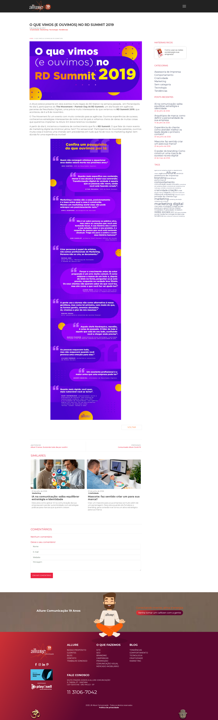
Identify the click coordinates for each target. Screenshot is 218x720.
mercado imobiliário (162, 206)
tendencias (179, 214)
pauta (156, 208)
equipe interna (158, 192)
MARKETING (135, 661)
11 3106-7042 (82, 692)
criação (173, 190)
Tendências (63, 29)
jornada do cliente (163, 196)
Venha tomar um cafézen (159, 612)
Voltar (132, 427)
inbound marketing (164, 194)
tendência (158, 216)
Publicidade (169, 210)
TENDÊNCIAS (136, 650)
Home (31, 38)
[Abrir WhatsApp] (5, 714)
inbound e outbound (178, 192)
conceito (175, 184)
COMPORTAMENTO (139, 653)
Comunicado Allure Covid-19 (129, 447)
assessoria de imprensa (166, 175)
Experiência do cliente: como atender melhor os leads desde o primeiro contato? (168, 131)
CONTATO (71, 658)
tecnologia (169, 214)
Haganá (167, 192)
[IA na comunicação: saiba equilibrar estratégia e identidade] (58, 474)
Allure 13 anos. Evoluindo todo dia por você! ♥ (49, 447)
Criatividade (34, 29)
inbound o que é (180, 194)
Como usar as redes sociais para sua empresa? (174, 52)
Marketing (44, 29)
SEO (172, 212)
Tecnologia (53, 29)
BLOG (69, 655)
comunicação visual (162, 184)
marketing (161, 199)
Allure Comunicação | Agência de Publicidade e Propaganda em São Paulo (40, 6)
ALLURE (72, 644)
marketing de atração (175, 199)
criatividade (161, 190)
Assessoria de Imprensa (167, 71)
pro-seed (164, 208)
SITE (98, 650)
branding (160, 177)
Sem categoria (162, 84)
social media (159, 214)
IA (171, 192)
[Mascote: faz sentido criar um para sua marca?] (114, 474)
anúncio (179, 173)
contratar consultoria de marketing (170, 188)
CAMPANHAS (102, 658)
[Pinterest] (47, 664)
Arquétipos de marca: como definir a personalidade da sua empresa (169, 118)
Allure (171, 173)
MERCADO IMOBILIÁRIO (107, 666)
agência (162, 173)
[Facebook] (36, 664)
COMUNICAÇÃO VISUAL (107, 664)
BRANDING (101, 655)
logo (175, 197)
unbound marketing (179, 216)
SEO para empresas (180, 212)
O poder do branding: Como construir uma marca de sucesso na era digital (169, 153)
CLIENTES (71, 653)
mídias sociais (177, 206)
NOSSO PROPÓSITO (76, 650)
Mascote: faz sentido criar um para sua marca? (114, 498)
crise (180, 191)
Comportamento (163, 75)
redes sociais (162, 211)
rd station (178, 210)
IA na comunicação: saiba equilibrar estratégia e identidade (55, 498)
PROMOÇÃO (102, 661)
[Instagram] (40, 664)
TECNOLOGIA (136, 655)
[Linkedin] (44, 664)
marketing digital (168, 204)
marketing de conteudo (161, 201)
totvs (165, 216)
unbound (169, 216)
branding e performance (165, 179)
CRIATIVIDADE (136, 658)
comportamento (164, 182)
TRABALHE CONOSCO (77, 661)
